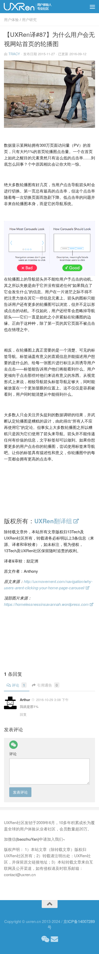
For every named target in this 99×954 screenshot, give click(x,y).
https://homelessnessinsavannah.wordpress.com (46, 604)
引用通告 (47, 685)
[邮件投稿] (54, 939)
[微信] (13, 744)
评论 (18, 685)
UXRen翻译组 (53, 521)
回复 (23, 714)
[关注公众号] (45, 939)
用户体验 (11, 19)
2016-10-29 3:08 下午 (52, 699)
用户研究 (29, 19)
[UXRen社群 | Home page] (36, 6)
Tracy (14, 53)
